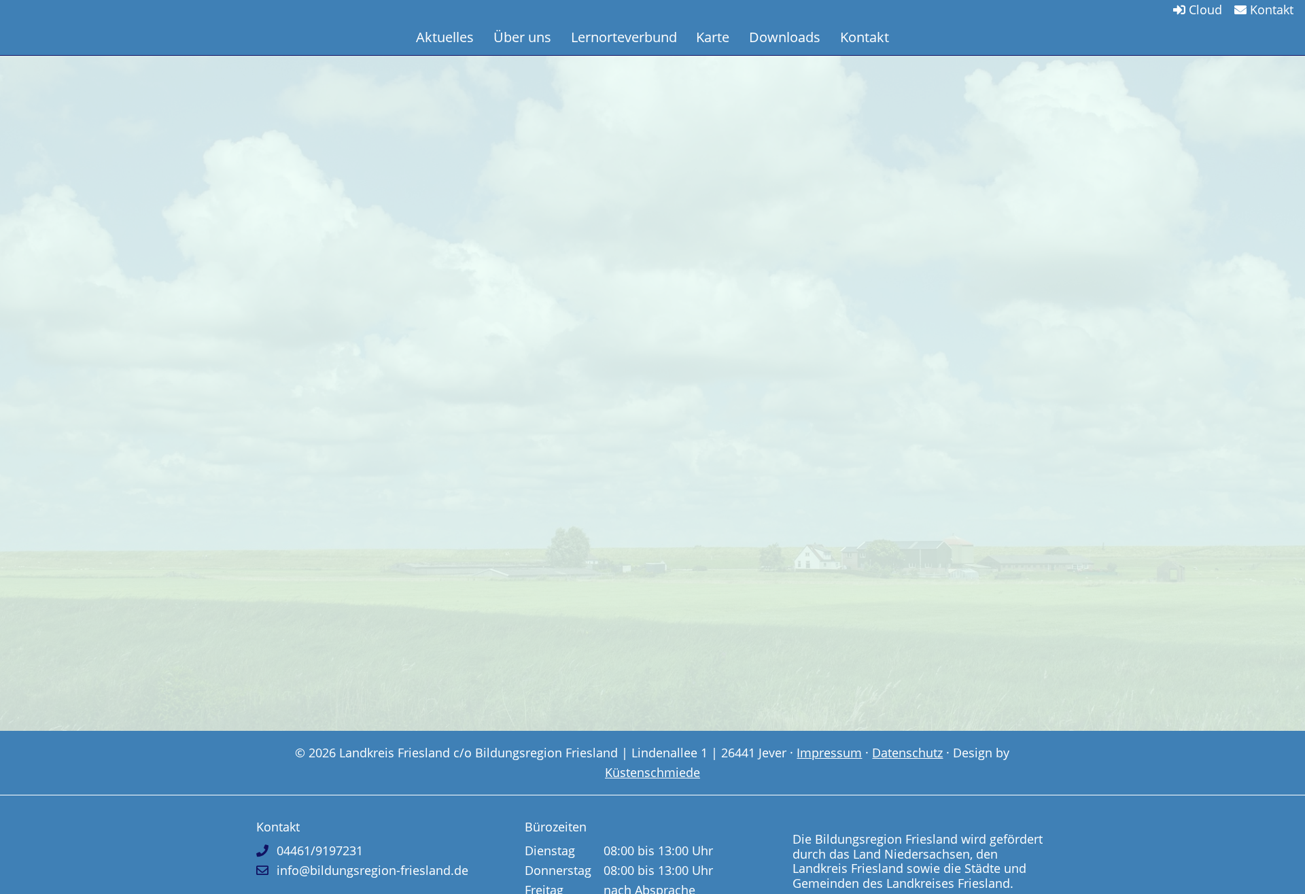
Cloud (1203, 9)
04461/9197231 (320, 850)
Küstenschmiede (652, 772)
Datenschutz (907, 752)
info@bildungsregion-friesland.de (372, 870)
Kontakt (1270, 9)
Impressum (829, 752)
